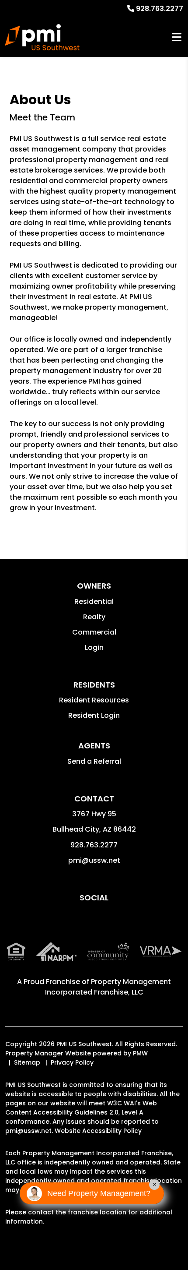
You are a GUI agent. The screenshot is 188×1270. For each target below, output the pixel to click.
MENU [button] (176, 37)
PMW (140, 1053)
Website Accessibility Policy (98, 1130)
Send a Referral (94, 761)
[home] (42, 37)
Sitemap (27, 1062)
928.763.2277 (159, 9)
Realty (94, 617)
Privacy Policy (72, 1062)
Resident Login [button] (94, 715)
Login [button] (94, 647)
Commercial (94, 632)
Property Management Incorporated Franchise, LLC (108, 987)
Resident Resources (94, 700)
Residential (94, 601)
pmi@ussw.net (94, 860)
